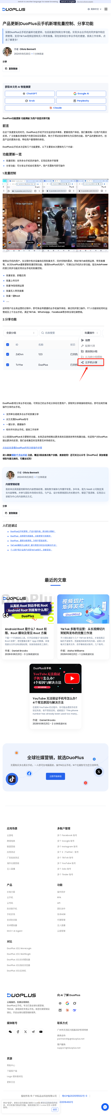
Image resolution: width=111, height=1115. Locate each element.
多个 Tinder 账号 (65, 874)
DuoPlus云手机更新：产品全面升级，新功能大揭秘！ (33, 531)
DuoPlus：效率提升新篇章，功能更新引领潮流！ (31, 536)
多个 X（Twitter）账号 (68, 852)
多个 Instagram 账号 (67, 846)
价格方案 (11, 891)
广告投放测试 (13, 857)
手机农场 (11, 914)
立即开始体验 (55, 776)
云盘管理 (61, 931)
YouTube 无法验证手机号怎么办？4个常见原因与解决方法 (55, 700)
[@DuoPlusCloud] (41, 1031)
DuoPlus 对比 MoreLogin (19, 948)
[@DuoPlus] (10, 1031)
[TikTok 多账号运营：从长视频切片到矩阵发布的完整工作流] (83, 609)
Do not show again (85, 1)
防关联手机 (12, 908)
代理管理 (61, 919)
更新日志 (11, 1082)
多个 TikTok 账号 (65, 857)
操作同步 (61, 891)
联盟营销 (11, 846)
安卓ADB (61, 914)
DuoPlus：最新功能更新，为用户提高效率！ (29, 540)
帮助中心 (11, 1065)
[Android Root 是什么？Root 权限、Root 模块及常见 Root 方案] (28, 609)
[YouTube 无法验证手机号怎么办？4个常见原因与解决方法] (55, 678)
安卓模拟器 (12, 925)
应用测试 (11, 852)
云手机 (10, 897)
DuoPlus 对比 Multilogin (19, 954)
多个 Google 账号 (65, 840)
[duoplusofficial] (18, 1031)
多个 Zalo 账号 (64, 868)
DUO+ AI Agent (14, 931)
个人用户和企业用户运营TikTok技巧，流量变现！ (31, 549)
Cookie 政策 (44, 1105)
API (58, 903)
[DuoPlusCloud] (25, 1031)
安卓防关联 (12, 919)
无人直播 (11, 868)
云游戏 (10, 835)
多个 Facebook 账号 (67, 835)
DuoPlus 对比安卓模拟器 (18, 959)
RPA (59, 897)
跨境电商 (11, 840)
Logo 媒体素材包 (15, 1076)
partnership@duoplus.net (70, 1038)
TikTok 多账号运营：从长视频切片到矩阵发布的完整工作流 (82, 631)
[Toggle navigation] (106, 9)
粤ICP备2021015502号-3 (74, 1095)
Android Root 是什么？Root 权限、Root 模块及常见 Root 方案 (26, 631)
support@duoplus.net (69, 1047)
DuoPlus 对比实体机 (16, 970)
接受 (55, 1109)
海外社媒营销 (13, 863)
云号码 (10, 903)
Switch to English (68, 1)
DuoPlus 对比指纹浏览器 (18, 965)
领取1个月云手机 (19, 455)
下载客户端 (12, 1070)
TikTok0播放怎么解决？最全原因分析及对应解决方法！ (33, 545)
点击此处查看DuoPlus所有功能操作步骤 (22, 447)
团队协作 (61, 908)
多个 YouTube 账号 (66, 863)
